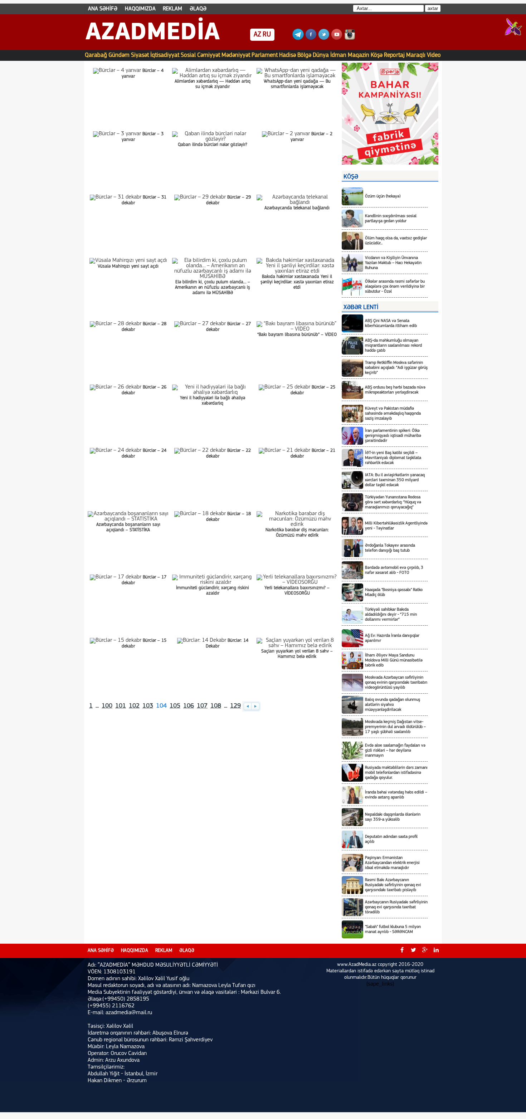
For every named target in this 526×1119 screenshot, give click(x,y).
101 (120, 706)
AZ (257, 34)
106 (188, 706)
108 (215, 706)
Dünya (321, 55)
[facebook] (402, 951)
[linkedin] (436, 951)
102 (134, 706)
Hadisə (287, 55)
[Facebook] (311, 38)
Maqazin (358, 55)
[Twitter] (324, 38)
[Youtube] (336, 38)
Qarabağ (96, 55)
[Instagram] (349, 38)
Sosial (188, 55)
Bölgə (304, 55)
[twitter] (413, 951)
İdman (338, 55)
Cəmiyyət (208, 55)
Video (434, 55)
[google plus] (424, 951)
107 (202, 706)
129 (235, 706)
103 (147, 706)
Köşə (377, 55)
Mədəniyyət (235, 55)
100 (107, 706)
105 (175, 706)
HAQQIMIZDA (140, 9)
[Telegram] (298, 38)
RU (267, 34)
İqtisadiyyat (164, 55)
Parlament (265, 55)
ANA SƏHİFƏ (102, 9)
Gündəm (119, 55)
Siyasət (140, 55)
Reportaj (394, 55)
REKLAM (172, 9)
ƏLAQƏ (198, 9)
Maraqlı (415, 55)
